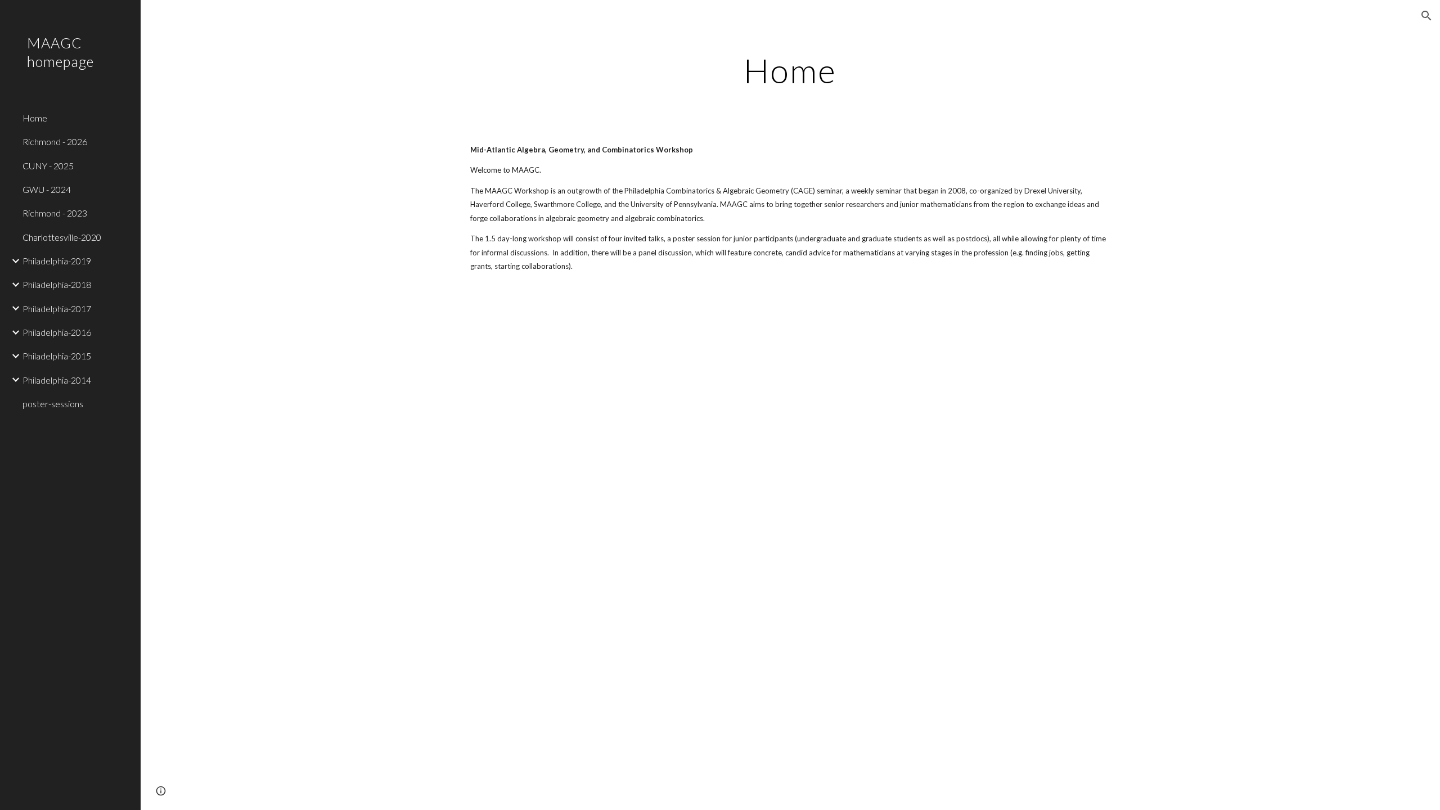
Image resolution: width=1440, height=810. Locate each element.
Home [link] (34, 117)
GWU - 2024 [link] (46, 189)
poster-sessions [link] (52, 403)
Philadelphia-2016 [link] (56, 332)
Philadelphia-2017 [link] (56, 308)
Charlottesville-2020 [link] (61, 237)
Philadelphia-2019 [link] (56, 260)
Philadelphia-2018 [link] (56, 284)
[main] (790, 70)
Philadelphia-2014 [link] (56, 380)
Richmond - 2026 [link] (54, 141)
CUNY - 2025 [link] (48, 165)
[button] (1426, 15)
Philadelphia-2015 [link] (56, 355)
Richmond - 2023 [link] (54, 213)
